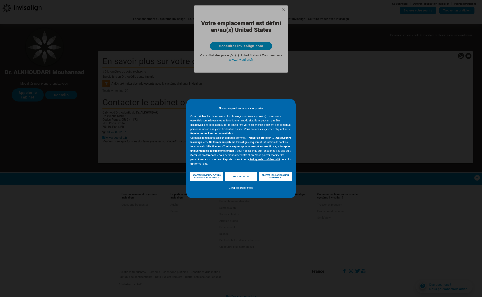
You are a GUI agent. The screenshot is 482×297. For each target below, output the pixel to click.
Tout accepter (241, 176)
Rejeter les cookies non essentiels (275, 176)
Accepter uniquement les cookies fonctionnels (207, 176)
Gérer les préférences (241, 187)
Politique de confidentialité (264, 159)
